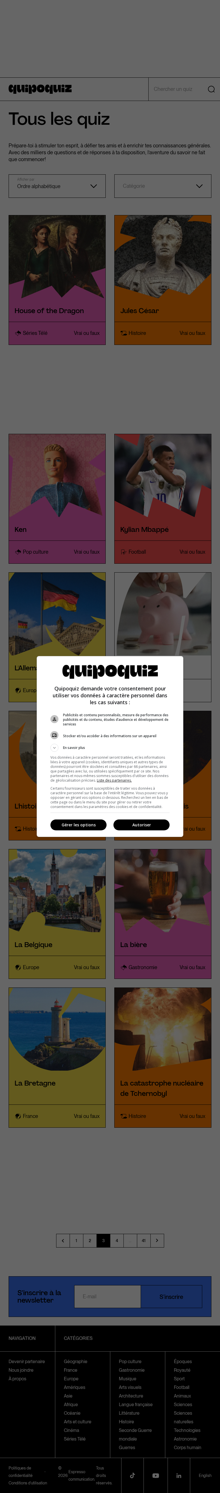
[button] (110, 748)
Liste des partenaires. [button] (114, 780)
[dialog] (110, 746)
